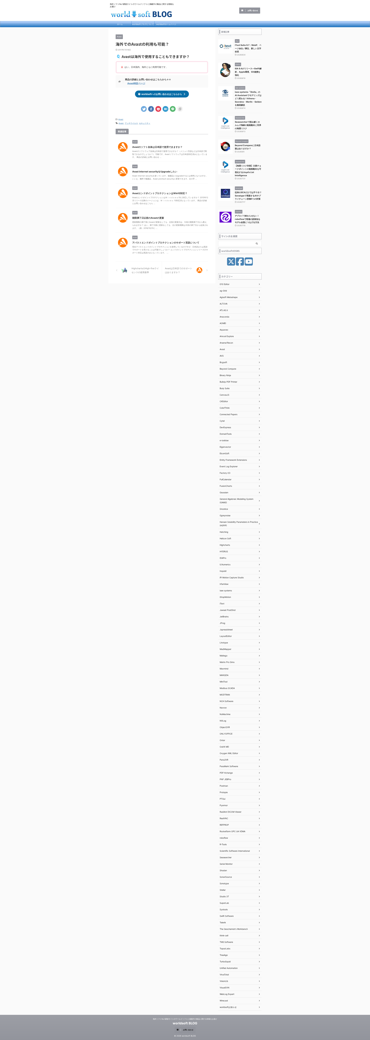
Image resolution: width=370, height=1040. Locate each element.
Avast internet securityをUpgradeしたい (154, 171)
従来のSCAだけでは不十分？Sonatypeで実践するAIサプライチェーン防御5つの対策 (248, 195)
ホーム (120, 24)
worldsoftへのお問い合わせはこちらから (161, 94)
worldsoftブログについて (143, 24)
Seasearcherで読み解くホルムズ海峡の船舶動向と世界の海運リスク (248, 125)
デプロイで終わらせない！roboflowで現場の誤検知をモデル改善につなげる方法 (247, 219)
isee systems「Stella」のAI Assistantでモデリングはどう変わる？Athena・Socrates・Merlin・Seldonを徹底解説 (248, 98)
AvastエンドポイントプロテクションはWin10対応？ (159, 193)
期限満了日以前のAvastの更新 (148, 217)
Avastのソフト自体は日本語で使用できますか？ (157, 147)
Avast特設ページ (136, 83)
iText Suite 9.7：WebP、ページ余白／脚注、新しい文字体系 (248, 48)
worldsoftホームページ (166, 24)
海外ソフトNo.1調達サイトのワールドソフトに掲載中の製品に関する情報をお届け (185, 1019)
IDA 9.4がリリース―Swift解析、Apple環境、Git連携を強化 (248, 71)
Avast (120, 119)
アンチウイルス (131, 123)
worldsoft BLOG (185, 1023)
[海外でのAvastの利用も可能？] (165, 109)
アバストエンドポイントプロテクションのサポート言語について (165, 242)
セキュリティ (144, 123)
